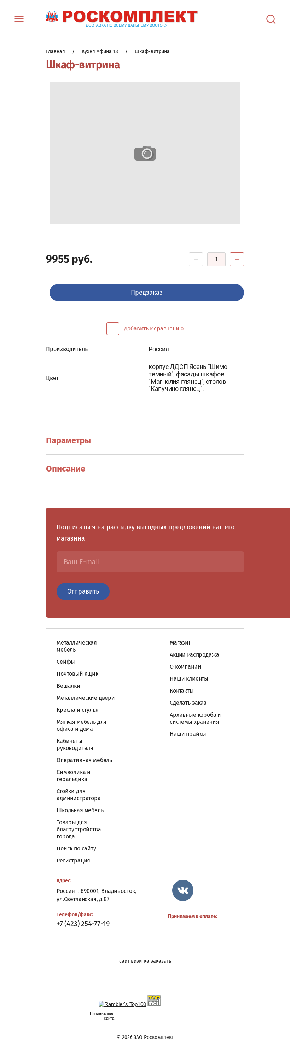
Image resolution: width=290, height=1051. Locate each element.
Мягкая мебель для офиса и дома (81, 725)
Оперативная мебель (84, 760)
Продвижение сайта (102, 1016)
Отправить (83, 591)
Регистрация (73, 860)
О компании (185, 666)
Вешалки (68, 685)
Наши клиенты (189, 678)
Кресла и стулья (78, 709)
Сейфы (66, 661)
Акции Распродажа (194, 654)
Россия (159, 349)
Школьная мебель (80, 810)
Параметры (68, 440)
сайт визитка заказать (145, 961)
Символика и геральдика (74, 776)
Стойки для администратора (79, 795)
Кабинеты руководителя (75, 744)
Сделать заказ (188, 702)
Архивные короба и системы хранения (195, 718)
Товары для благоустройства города (79, 829)
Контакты (182, 690)
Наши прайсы (188, 733)
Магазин (181, 642)
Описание (65, 469)
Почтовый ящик (77, 673)
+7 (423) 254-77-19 (83, 923)
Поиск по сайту (76, 848)
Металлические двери (86, 697)
